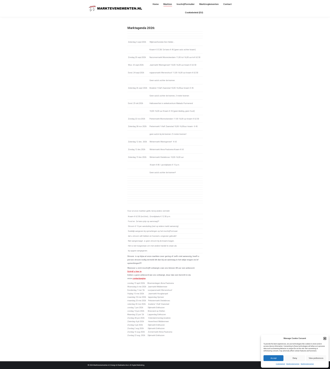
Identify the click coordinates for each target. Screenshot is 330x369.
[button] (325, 338)
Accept (274, 358)
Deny (295, 358)
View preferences (316, 358)
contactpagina (139, 278)
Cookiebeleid (280, 364)
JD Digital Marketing (136, 365)
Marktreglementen (292, 364)
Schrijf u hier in (134, 271)
